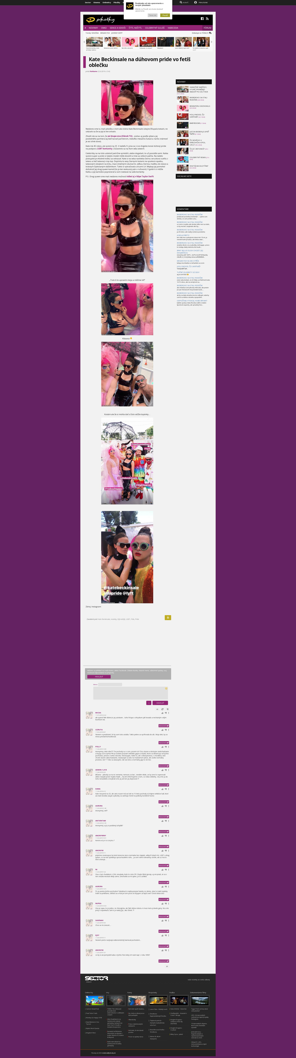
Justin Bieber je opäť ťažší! (182, 48)
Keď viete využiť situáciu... (136, 1009)
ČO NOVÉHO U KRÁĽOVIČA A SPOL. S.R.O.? (198, 142)
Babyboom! (160, 48)
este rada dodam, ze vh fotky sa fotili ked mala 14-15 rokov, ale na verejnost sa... (193, 281)
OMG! (104, 27)
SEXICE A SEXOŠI (118, 27)
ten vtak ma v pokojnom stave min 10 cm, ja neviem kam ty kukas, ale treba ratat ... (192, 238)
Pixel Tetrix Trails (91, 1013)
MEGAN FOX (105, 33)
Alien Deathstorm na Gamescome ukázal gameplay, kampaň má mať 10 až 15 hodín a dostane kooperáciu (114, 1023)
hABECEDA (173, 27)
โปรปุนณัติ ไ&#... (182, 269)
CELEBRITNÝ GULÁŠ (155, 27)
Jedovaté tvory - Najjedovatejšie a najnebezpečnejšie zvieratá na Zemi (197, 1035)
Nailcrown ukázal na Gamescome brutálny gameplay (114, 1044)
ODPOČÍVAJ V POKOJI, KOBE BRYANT (192, 300)
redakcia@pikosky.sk (109, 1053)
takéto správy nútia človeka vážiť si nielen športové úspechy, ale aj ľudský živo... (191, 304)
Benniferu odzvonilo (127, 48)
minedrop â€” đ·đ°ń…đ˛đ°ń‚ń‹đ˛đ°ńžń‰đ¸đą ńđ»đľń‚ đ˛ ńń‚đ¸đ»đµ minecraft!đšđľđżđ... (192, 256)
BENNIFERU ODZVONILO (200, 106)
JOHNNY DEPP (116, 33)
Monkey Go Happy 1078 (94, 1018)
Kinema (97, 2)
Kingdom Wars (91, 1033)
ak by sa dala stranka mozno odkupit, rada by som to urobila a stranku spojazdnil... (193, 296)
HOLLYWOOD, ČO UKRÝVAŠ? (197, 115)
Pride (137, 619)
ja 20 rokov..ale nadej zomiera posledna (191, 232)
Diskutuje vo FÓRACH (200, 33)
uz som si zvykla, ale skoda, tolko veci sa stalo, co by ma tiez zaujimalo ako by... (193, 225)
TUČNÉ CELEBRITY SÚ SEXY (188, 272)
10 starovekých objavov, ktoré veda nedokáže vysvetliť (199, 1025)
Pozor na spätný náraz (135, 1037)
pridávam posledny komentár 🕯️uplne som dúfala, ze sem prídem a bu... (192, 218)
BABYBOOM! (195, 123)
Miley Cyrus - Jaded (176, 1034)
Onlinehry (107, 2)
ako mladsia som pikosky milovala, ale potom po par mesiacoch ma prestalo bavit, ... (193, 289)
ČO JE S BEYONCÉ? (197, 149)
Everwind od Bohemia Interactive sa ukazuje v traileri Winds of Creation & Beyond (115, 1034)
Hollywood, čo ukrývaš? (146, 48)
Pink (132, 619)
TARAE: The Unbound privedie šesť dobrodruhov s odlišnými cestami (115, 1012)
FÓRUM (207, 27)
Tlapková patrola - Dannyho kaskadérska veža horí (157, 1023)
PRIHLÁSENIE (203, 2)
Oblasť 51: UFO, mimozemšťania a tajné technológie (199, 1044)
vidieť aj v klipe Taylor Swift (140, 176)
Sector (88, 2)
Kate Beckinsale (104, 619)
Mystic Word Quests (92, 1028)
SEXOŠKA (95, 33)
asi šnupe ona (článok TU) (120, 136)
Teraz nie (152, 15)
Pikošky (117, 2)
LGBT (128, 619)
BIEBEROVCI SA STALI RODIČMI (190, 214)
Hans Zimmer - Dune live (178, 1009)
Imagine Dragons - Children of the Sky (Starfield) (176, 1022)
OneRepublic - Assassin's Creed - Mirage (178, 1014)
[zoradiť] (167, 709)
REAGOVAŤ (163, 726)
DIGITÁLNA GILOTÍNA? (199, 166)
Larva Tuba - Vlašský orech (158, 1009)
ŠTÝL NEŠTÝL (135, 27)
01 (157, 709)
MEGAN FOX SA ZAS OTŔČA (188, 261)
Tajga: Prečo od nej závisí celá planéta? (199, 1010)
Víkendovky (132, 1020)
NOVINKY (93, 27)
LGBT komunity (104, 148)
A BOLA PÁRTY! (183, 235)
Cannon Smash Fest (92, 1009)
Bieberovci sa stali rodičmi (111, 48)
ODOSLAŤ (160, 703)
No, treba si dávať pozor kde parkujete (136, 1014)
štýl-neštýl (121, 619)
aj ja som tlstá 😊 (183, 274)
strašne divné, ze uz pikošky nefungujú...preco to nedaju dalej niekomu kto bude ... (193, 246)
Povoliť (165, 15)
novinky (114, 619)
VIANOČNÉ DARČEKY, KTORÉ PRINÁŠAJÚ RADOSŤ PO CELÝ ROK (199, 89)
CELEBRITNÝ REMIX (198, 157)
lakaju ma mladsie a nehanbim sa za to (190, 263)
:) (148, 703)
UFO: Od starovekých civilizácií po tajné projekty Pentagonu (199, 1017)
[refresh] (162, 709)
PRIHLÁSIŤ (99, 677)
